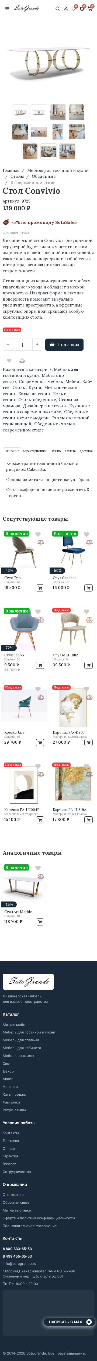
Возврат (9, 1164)
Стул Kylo (12, 578)
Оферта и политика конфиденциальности (39, 1218)
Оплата (9, 1148)
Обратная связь (16, 1202)
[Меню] (7, 9)
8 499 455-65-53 (17, 1256)
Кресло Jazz (14, 732)
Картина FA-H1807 (69, 732)
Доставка (11, 1141)
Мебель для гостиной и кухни (29, 1032)
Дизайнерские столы (45, 405)
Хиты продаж (14, 1094)
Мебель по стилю (18, 1055)
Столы (19, 387)
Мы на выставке (17, 1210)
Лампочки (11, 1102)
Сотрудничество (17, 1171)
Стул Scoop (14, 655)
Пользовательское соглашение (30, 1226)
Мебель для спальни (21, 1040)
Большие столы (34, 393)
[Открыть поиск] (57, 8)
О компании (13, 1194)
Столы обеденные (37, 399)
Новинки (10, 1086)
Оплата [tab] (70, 451)
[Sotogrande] (28, 982)
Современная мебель (41, 381)
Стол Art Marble (18, 912)
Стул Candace (64, 578)
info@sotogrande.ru (19, 1263)
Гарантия (10, 1156)
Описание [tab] (12, 451)
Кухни (35, 387)
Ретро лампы (14, 1110)
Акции (8, 1079)
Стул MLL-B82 (65, 655)
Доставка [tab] (86, 451)
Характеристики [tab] (35, 451)
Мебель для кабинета (22, 1048)
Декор (8, 1071)
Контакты (11, 1133)
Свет (7, 1063)
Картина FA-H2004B (22, 809)
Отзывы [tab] (55, 451)
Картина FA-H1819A (69, 809)
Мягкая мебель (16, 1024)
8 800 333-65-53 (17, 1249)
